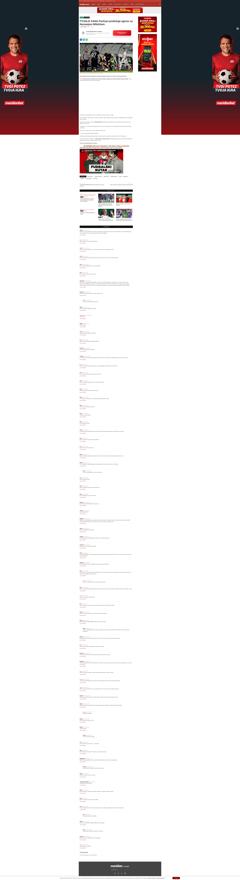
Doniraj (131, 4)
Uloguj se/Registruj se (139, 4)
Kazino (114, 0)
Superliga (82, 178)
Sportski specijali (109, 0)
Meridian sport (90, 176)
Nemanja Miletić (89, 178)
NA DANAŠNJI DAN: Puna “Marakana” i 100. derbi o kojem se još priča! (106, 146)
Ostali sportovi (117, 4)
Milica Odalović (84, 26)
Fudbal (98, 4)
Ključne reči (83, 176)
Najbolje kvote (102, 0)
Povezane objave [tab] (102, 190)
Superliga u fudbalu (98, 176)
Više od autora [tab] (110, 190)
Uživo (98, 0)
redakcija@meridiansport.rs (123, 869)
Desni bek (82, 76)
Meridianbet (125, 176)
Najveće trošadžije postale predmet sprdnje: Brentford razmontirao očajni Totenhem (105, 205)
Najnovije (93, 4)
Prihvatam (176, 878)
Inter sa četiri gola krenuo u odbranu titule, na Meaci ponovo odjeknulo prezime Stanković (87, 200)
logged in (87, 855)
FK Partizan (95, 178)
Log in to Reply (83, 234)
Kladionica (125, 4)
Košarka (104, 4)
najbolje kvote (106, 176)
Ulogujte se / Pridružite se (91, 0)
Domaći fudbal (86, 17)
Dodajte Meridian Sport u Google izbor (122, 33)
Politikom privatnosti (161, 878)
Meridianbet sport (114, 176)
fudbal (120, 176)
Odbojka (110, 4)
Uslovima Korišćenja (152, 878)
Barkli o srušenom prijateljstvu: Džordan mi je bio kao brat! (121, 184)
